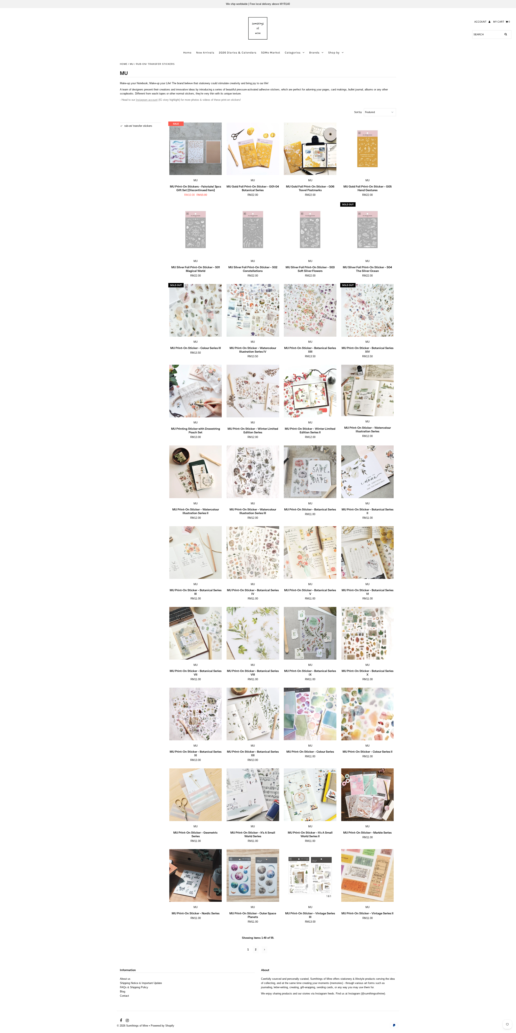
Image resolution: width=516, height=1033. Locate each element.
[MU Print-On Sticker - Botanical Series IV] (253, 552)
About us (125, 978)
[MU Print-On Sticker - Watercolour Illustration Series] (367, 390)
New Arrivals (205, 52)
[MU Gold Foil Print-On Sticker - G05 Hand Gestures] (367, 149)
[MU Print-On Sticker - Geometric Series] (195, 794)
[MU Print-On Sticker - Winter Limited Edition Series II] (310, 391)
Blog (122, 991)
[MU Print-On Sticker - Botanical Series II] (367, 471)
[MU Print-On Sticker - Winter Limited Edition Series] (253, 391)
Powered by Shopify (162, 1025)
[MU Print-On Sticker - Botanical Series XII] (253, 714)
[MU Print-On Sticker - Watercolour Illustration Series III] (253, 471)
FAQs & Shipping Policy (134, 987)
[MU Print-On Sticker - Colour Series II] (367, 714)
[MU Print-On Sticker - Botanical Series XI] (195, 714)
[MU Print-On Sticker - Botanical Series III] (195, 552)
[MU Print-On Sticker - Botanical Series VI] (367, 552)
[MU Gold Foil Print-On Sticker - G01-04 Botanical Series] (253, 149)
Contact (124, 995)
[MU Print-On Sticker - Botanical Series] (310, 471)
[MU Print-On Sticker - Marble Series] (367, 794)
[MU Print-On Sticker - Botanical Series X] (367, 633)
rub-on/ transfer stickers (138, 125)
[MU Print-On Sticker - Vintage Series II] (367, 875)
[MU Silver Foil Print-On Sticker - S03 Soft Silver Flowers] (310, 229)
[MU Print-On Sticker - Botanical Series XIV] (367, 310)
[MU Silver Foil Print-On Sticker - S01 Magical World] (195, 229)
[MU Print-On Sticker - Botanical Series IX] (310, 633)
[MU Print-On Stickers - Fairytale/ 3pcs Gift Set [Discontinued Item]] (195, 149)
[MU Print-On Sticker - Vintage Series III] (310, 875)
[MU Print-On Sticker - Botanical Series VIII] (253, 633)
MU (132, 64)
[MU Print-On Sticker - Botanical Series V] (310, 552)
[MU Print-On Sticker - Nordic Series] (195, 875)
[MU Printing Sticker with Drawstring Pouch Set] (195, 391)
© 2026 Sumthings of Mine (132, 1025)
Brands (314, 52)
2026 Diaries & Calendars (237, 52)
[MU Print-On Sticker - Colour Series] (310, 714)
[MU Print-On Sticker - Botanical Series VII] (195, 633)
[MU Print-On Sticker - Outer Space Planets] (253, 875)
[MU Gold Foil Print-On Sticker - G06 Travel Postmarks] (310, 149)
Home (187, 52)
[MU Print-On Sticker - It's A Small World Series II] (310, 794)
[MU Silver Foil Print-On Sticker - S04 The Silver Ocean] (367, 229)
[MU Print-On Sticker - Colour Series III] (195, 310)
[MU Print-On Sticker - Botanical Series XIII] (310, 310)
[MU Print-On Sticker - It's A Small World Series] (253, 794)
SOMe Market (270, 52)
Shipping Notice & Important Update (141, 983)
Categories (293, 52)
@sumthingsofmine (373, 993)
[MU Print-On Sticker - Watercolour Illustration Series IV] (253, 310)
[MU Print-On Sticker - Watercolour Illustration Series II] (195, 471)
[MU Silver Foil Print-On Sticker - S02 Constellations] (253, 229)
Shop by (334, 52)
